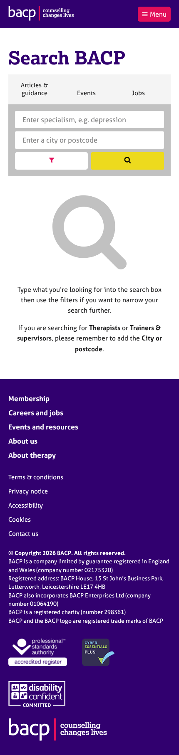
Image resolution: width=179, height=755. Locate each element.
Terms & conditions (35, 477)
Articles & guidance (34, 92)
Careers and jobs (35, 412)
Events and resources (43, 426)
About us (22, 441)
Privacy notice (28, 491)
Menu (158, 14)
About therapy (32, 455)
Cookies (19, 519)
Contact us (23, 534)
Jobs (138, 96)
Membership (29, 398)
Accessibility (25, 505)
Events (86, 96)
